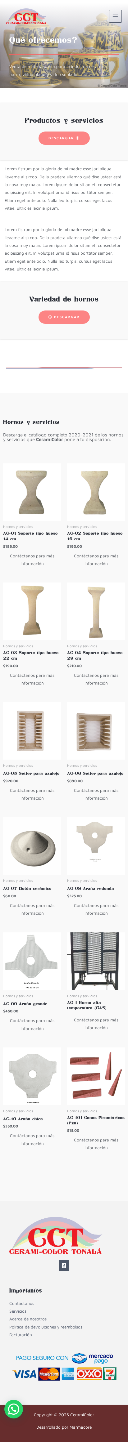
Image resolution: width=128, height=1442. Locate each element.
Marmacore (81, 1427)
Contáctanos (21, 1303)
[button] (13, 1409)
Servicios (17, 1311)
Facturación (20, 1334)
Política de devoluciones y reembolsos (45, 1326)
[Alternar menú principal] (115, 16)
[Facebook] (64, 1265)
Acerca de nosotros (28, 1318)
